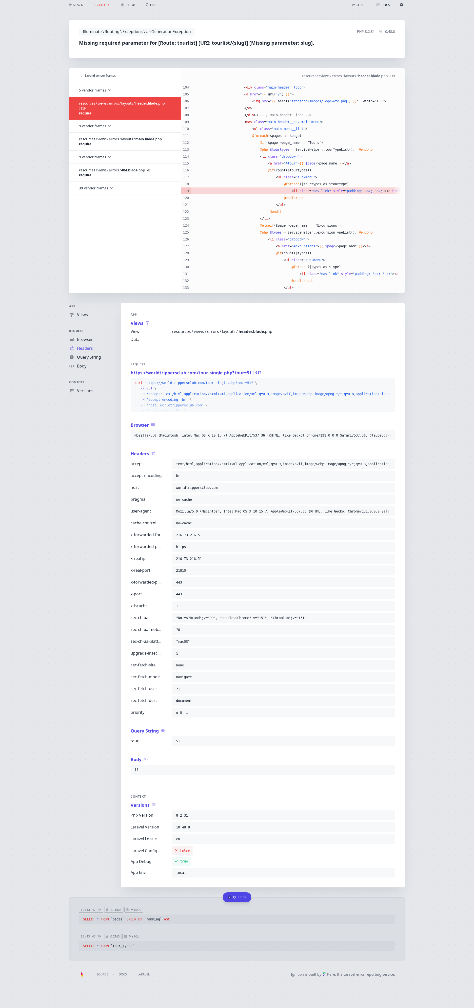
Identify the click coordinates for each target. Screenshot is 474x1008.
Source (102, 974)
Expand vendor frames (100, 75)
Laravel (144, 974)
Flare (331, 974)
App (72, 306)
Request (76, 331)
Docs (123, 974)
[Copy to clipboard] (389, 383)
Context (76, 382)
